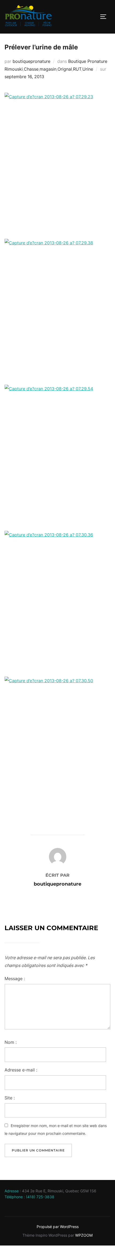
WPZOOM (84, 1235)
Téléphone (14, 1196)
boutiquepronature (31, 61)
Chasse (31, 69)
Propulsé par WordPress (58, 1226)
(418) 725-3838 (40, 1196)
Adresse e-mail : (21, 1070)
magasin (48, 69)
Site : (10, 1097)
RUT (77, 69)
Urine (87, 69)
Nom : (11, 1042)
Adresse (12, 1191)
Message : (15, 978)
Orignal (64, 69)
